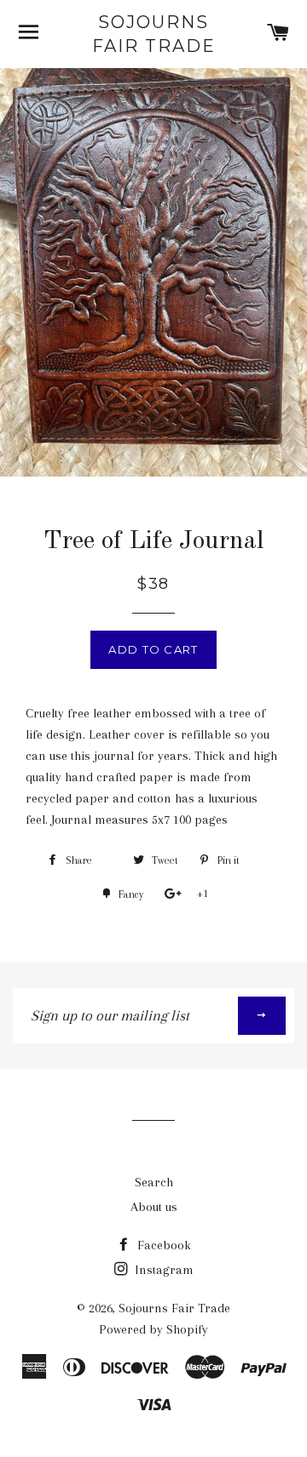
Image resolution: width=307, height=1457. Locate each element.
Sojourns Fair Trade (154, 34)
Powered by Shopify (153, 1329)
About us (153, 1206)
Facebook (162, 1245)
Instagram (162, 1269)
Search (154, 1182)
